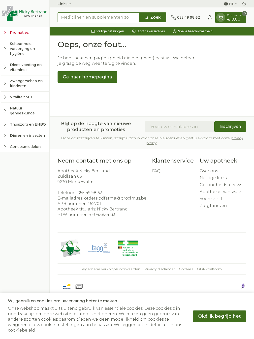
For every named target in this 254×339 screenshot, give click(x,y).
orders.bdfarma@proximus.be (115, 198)
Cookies (186, 269)
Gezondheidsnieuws (221, 184)
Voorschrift (211, 198)
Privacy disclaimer (159, 269)
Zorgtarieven (213, 205)
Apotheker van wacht (222, 191)
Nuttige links (213, 177)
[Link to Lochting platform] (243, 286)
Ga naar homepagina (87, 77)
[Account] (209, 17)
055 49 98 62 (89, 192)
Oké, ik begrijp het (219, 316)
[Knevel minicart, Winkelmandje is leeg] (220, 17)
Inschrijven (230, 126)
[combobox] (98, 17)
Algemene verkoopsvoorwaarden (111, 269)
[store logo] (24, 13)
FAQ (156, 171)
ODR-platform (209, 269)
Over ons (209, 171)
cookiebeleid (21, 330)
